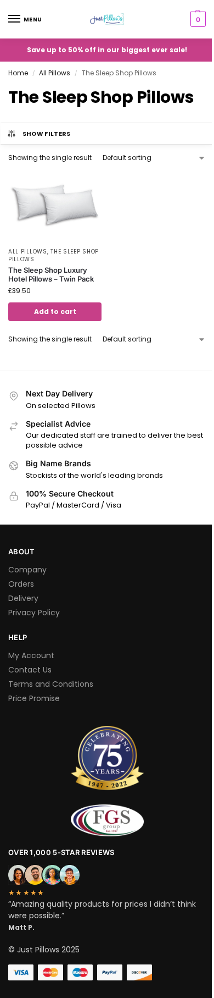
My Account (31, 655)
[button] (197, 19)
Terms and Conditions (50, 684)
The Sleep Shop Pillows (53, 255)
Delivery (23, 598)
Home (18, 73)
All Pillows (54, 73)
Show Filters (46, 133)
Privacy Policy (34, 612)
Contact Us (30, 669)
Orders (21, 583)
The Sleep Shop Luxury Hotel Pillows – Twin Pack (51, 275)
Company (27, 569)
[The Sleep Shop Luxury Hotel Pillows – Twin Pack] (55, 206)
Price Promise (34, 698)
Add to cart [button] (55, 311)
